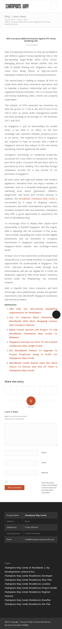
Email (44, 462)
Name (44, 452)
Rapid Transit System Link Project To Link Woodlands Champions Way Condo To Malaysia (33, 333)
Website (45, 472)
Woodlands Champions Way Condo (37, 198)
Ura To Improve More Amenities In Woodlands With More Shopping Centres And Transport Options (33, 321)
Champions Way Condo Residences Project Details (31, 587)
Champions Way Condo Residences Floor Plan (28, 579)
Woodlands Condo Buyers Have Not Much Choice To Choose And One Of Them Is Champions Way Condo (33, 366)
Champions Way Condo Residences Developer (29, 575)
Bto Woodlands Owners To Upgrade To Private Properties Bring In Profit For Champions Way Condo (33, 354)
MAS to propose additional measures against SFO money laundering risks (31, 39)
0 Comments (32, 45)
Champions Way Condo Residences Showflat (28, 599)
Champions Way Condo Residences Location (27, 583)
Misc (26, 19)
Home (19, 19)
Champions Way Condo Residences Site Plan (27, 603)
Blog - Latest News (15, 16)
